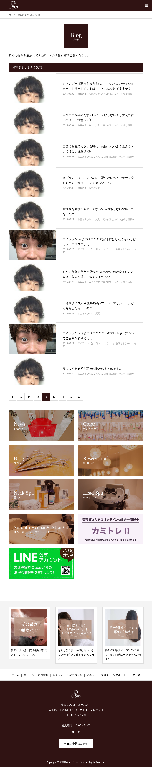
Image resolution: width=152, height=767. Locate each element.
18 (62, 396)
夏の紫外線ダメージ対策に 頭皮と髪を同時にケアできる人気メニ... (123, 654)
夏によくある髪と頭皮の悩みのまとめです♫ (92, 368)
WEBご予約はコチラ (76, 743)
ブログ (105, 675)
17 (54, 396)
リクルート (119, 675)
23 (79, 396)
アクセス (135, 675)
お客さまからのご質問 (89, 93)
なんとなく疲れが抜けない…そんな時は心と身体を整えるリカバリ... (76, 654)
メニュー (92, 675)
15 (37, 396)
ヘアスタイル (74, 675)
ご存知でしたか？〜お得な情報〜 (117, 93)
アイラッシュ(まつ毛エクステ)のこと (96, 249)
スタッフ (57, 675)
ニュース (29, 675)
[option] (29, 633)
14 (29, 396)
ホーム (15, 675)
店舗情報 (43, 675)
